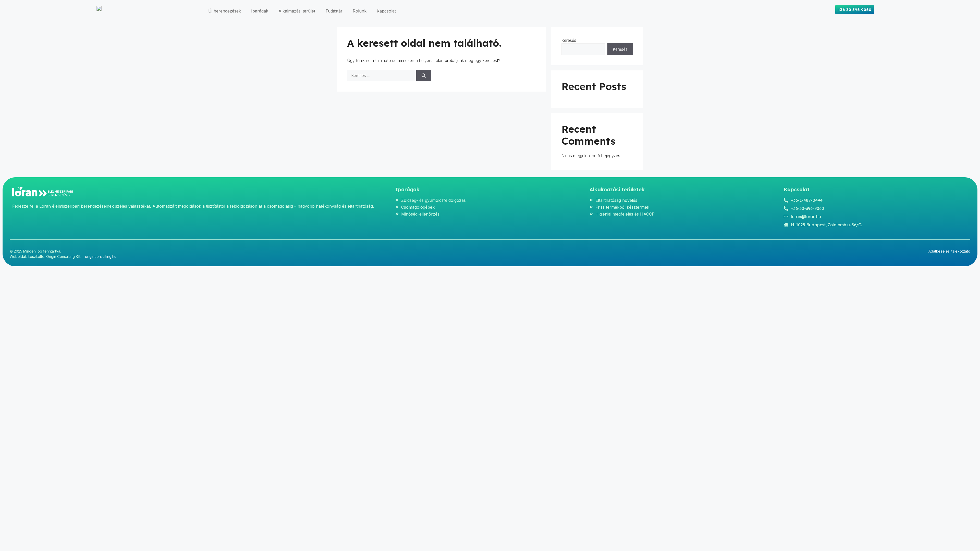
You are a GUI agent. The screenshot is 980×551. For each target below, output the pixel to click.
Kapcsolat (386, 11)
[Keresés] (423, 75)
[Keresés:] (381, 75)
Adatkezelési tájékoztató (949, 251)
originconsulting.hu (100, 256)
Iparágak (259, 11)
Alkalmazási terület (296, 11)
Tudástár (333, 11)
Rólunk (359, 11)
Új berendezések (224, 11)
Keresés (568, 40)
